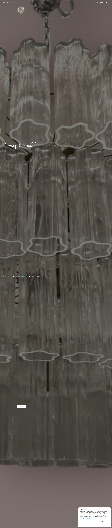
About (8, 2)
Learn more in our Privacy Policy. (85, 518)
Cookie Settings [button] (94, 524)
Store (4, 2)
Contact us (13, 2)
